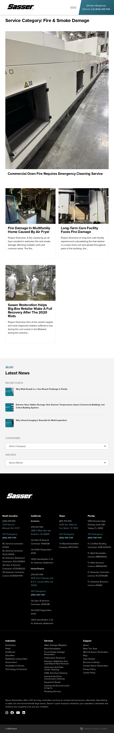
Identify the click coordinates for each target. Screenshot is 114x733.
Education (9, 655)
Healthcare (10, 652)
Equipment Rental (52, 682)
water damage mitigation (55, 645)
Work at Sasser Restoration (95, 652)
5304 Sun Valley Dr (68, 524)
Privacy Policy (89, 669)
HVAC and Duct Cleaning (55, 673)
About (86, 645)
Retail (7, 648)
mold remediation (52, 648)
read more (57, 106)
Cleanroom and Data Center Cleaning (53, 668)
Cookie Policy (89, 672)
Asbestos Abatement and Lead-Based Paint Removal (56, 662)
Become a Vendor (91, 662)
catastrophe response (54, 657)
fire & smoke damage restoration (54, 653)
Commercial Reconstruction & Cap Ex (56, 687)
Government (11, 662)
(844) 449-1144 (102, 9)
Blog (85, 655)
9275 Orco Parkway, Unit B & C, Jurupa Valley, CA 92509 (42, 582)
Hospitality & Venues (14, 665)
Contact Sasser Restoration (95, 665)
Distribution (10, 645)
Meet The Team (90, 648)
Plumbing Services (52, 691)
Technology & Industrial (16, 669)
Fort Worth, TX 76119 (68, 528)
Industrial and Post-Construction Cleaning (54, 677)
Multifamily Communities (16, 658)
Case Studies (89, 658)
